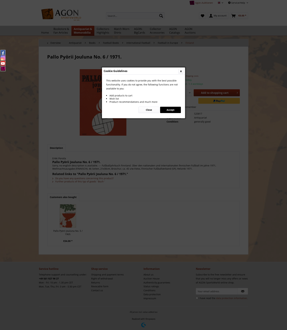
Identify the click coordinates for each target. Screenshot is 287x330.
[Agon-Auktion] (2, 68)
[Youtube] (2, 63)
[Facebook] (2, 52)
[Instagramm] (2, 57)
